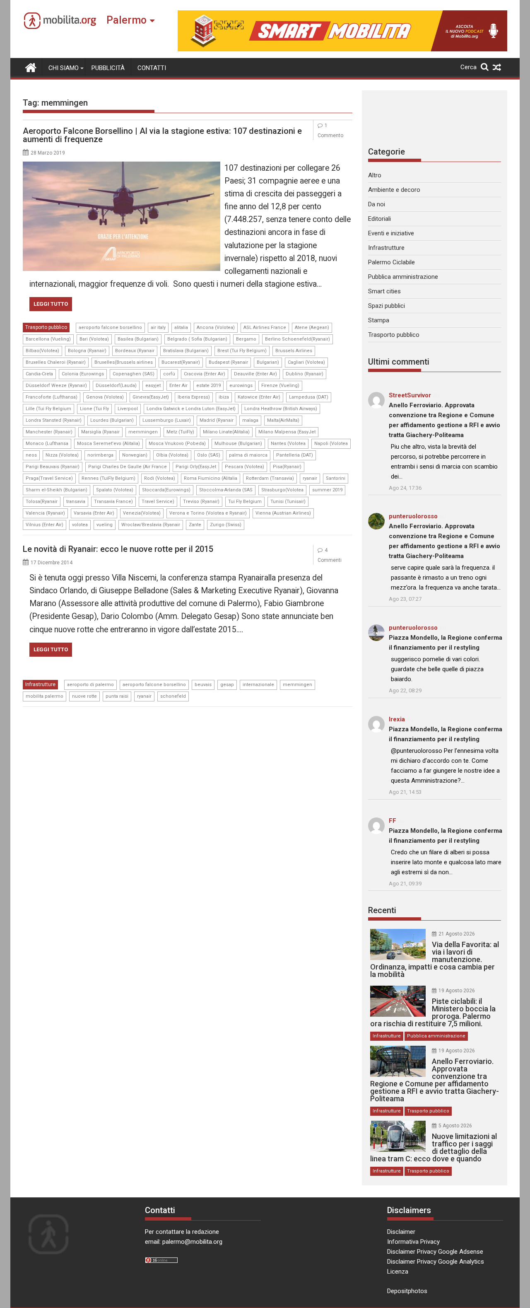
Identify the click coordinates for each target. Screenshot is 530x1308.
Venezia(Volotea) (142, 513)
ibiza (224, 397)
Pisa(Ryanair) (287, 466)
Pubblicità (108, 68)
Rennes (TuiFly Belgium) (108, 478)
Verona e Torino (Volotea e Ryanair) (208, 513)
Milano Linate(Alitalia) (226, 432)
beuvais (203, 684)
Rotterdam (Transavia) (270, 478)
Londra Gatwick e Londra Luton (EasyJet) (191, 408)
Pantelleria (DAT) (294, 455)
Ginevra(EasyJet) (150, 397)
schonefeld (173, 696)
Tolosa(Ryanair (42, 501)
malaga (250, 420)
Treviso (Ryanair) (201, 501)
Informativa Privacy (413, 1241)
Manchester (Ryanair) (49, 432)
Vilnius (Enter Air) (44, 524)
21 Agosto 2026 (456, 934)
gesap (227, 684)
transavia (75, 501)
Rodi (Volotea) (159, 478)
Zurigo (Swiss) (225, 524)
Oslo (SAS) (208, 455)
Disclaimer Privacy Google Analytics (435, 1261)
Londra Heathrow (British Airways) (280, 408)
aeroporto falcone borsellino (110, 327)
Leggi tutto (51, 304)
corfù (169, 374)
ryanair (310, 478)
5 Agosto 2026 (455, 1126)
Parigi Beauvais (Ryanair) (53, 466)
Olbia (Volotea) (172, 455)
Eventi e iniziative (391, 233)
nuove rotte (84, 696)
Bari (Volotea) (94, 339)
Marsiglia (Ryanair (100, 432)
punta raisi (117, 696)
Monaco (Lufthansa (47, 443)
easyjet (153, 385)
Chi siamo (63, 68)
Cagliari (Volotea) (306, 362)
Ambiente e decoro (394, 189)
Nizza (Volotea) (62, 455)
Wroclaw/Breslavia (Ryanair (150, 524)
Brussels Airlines (293, 350)
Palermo (126, 20)
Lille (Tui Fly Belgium (48, 408)
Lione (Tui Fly (94, 408)
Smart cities (384, 291)
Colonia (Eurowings (83, 374)
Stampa (378, 320)
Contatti (151, 68)
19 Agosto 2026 (456, 991)
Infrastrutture (40, 684)
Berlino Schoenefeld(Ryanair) (297, 339)
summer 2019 (327, 490)
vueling (104, 524)
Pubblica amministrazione (403, 276)
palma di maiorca (248, 455)
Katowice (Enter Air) (259, 397)
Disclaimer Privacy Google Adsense (435, 1251)
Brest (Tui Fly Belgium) (242, 350)
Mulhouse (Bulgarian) (238, 443)
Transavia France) (113, 501)
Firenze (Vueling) (280, 385)
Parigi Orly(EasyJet (196, 466)
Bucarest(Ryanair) (180, 362)
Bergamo (246, 339)
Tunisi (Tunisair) (288, 501)
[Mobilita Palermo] (31, 66)
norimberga (100, 455)
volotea (80, 524)
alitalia (181, 327)
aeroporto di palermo (90, 684)
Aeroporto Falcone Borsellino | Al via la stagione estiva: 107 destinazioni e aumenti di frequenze (162, 135)
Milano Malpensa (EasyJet (287, 432)
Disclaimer (401, 1231)
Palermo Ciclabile (391, 262)
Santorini (335, 478)
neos (31, 455)
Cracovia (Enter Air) (204, 374)
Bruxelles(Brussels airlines (123, 362)
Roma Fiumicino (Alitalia (210, 478)
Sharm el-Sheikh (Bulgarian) (56, 490)
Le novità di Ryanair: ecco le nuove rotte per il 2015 (118, 549)
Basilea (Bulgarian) (138, 339)
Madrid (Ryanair (217, 420)
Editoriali (379, 218)
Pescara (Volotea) (244, 466)
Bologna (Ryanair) (87, 350)
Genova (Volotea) (105, 397)
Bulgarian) (268, 362)
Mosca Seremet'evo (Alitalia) (108, 443)
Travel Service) (158, 501)
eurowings (241, 385)
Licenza (397, 1271)
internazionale (258, 684)
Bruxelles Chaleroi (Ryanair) (56, 362)
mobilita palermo (44, 696)
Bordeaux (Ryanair (134, 350)
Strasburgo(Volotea (282, 490)
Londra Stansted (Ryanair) (54, 420)
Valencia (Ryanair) (45, 513)
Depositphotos (407, 1291)
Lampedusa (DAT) (308, 397)
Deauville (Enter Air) (255, 374)
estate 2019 (208, 385)
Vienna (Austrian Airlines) (283, 513)
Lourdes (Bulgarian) (112, 420)
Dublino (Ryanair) (304, 374)
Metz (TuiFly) (180, 432)
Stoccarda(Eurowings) (166, 490)
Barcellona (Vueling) (48, 339)
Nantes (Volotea (288, 443)
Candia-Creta (39, 374)
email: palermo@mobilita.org (183, 1241)
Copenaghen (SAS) (133, 374)
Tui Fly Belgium (245, 501)
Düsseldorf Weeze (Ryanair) (56, 385)
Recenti (382, 910)
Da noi (376, 204)
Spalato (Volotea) (114, 490)
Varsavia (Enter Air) (94, 513)
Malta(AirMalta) (283, 420)
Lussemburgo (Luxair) (166, 420)
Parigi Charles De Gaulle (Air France (127, 466)
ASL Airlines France (264, 327)
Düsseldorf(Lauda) (116, 385)
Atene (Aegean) (312, 327)
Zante (195, 524)
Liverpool (128, 408)
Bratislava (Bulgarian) (186, 350)
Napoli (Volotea (331, 443)
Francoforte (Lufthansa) (51, 397)
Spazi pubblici (386, 305)
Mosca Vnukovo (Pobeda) (177, 443)
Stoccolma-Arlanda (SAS (226, 490)
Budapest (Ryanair (228, 362)
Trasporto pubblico (46, 327)
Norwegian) (134, 455)
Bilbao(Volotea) (42, 350)
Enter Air (178, 385)
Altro (374, 175)
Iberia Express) (194, 397)
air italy (158, 327)
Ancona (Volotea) (216, 327)
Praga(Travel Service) (49, 478)
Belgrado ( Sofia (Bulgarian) (197, 339)
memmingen (143, 432)
